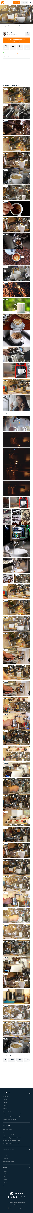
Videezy (5, 1140)
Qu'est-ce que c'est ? (17, 53)
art (5, 1097)
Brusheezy (5, 1134)
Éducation (5, 1146)
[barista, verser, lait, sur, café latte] (16, 110)
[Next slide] (26, 1097)
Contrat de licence (7, 1168)
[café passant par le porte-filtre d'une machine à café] (16, 127)
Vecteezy (5, 1137)
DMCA (4, 1171)
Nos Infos (5, 1200)
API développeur (7, 1148)
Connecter (24, 2)
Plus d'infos (7, 56)
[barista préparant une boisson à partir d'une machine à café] (16, 353)
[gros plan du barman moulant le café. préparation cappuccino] (16, 240)
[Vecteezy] (2, 2)
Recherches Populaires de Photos (11, 1182)
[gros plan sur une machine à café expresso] (7, 528)
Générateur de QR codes (9, 1159)
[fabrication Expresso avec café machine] (6, 502)
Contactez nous (7, 1197)
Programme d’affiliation (9, 1174)
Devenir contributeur (8, 1203)
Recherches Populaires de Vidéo (11, 1185)
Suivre (27, 34)
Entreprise (5, 1143)
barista (20, 1097)
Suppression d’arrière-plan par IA (12, 1156)
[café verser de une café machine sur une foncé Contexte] (16, 439)
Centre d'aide (6, 1194)
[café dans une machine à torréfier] (16, 289)
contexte (11, 1097)
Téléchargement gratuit (16, 40)
